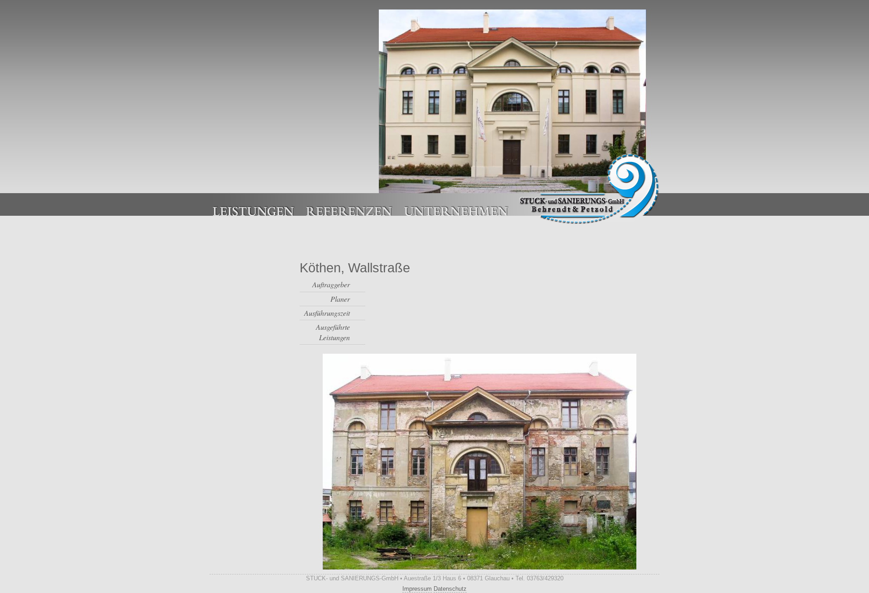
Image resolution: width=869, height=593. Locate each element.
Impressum (417, 588)
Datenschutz (450, 588)
